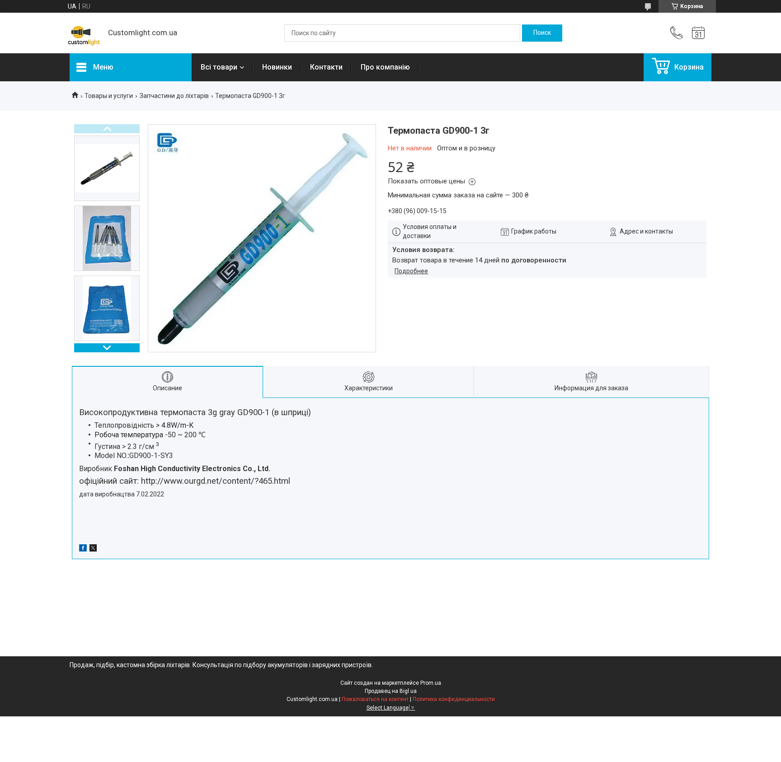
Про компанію (385, 67)
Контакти (326, 67)
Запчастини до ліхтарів (174, 95)
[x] (93, 549)
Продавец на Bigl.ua (391, 691)
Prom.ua (430, 683)
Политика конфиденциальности (454, 699)
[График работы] (698, 33)
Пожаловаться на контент (375, 699)
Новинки (277, 67)
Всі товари (219, 67)
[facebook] (83, 549)
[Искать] (542, 33)
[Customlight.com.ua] (84, 33)
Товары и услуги (109, 95)
